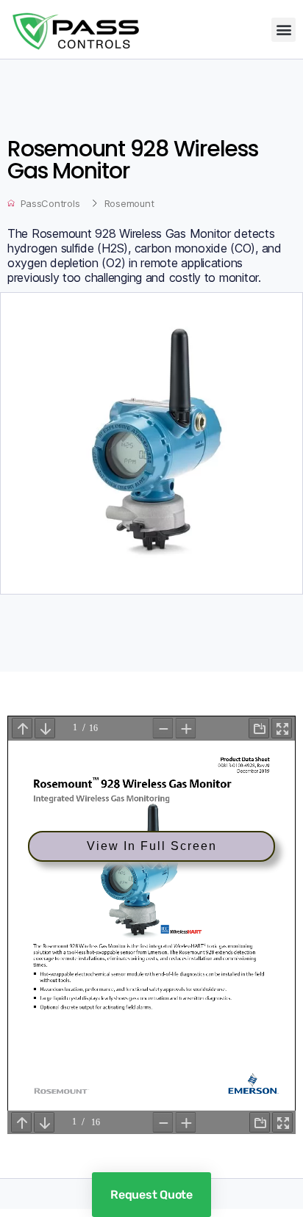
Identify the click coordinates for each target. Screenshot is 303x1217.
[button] (283, 30)
